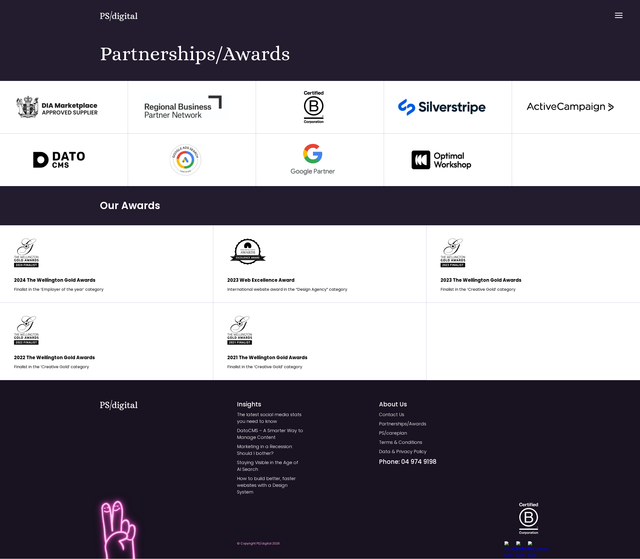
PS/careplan (393, 433)
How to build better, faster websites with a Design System (266, 485)
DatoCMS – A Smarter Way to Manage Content (270, 433)
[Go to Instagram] (533, 546)
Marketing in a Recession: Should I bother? (264, 449)
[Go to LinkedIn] (521, 546)
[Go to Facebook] (509, 546)
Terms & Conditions (400, 442)
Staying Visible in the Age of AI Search (267, 465)
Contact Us (391, 414)
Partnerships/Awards (402, 424)
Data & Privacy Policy (402, 451)
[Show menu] (619, 15)
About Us (393, 404)
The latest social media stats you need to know (269, 417)
